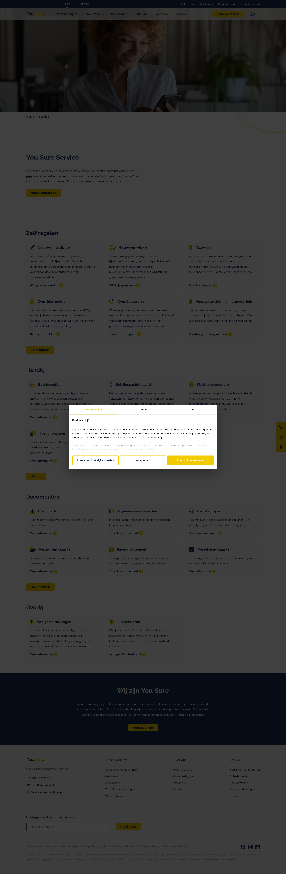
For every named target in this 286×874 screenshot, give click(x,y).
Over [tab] (193, 409)
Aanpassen (143, 460)
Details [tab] (143, 409)
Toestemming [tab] (93, 409)
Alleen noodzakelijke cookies (95, 460)
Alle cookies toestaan (190, 460)
